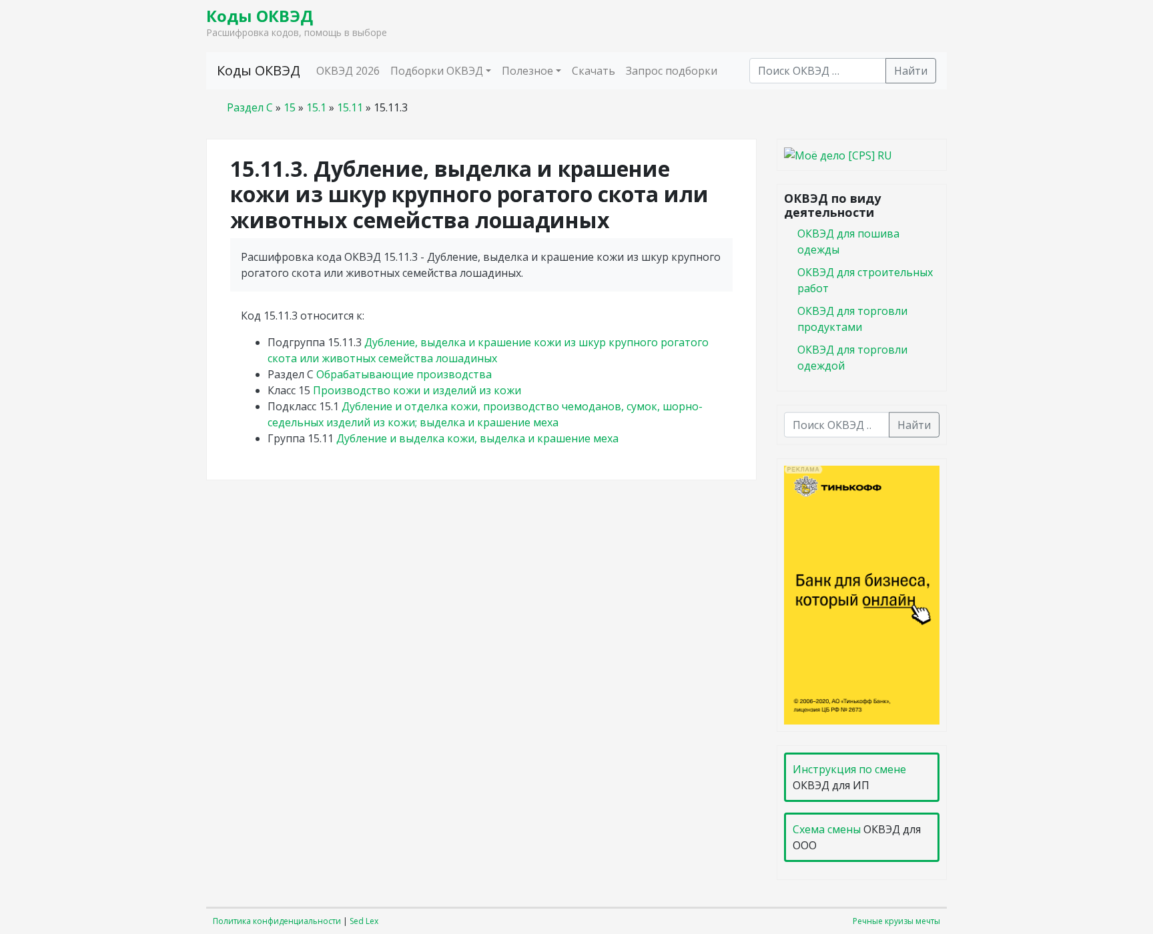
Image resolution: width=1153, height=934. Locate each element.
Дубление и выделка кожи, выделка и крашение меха (477, 438)
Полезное (527, 70)
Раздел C (250, 107)
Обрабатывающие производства (404, 374)
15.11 (350, 107)
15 (290, 107)
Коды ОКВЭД (259, 16)
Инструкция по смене (849, 769)
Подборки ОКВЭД (436, 70)
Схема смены (827, 829)
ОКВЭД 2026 (348, 70)
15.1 (316, 107)
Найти (910, 70)
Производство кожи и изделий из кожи (417, 390)
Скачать (593, 70)
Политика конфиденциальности (277, 921)
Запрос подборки (671, 70)
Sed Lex (364, 921)
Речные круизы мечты (896, 921)
